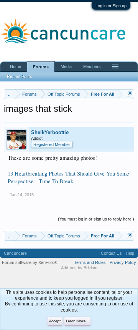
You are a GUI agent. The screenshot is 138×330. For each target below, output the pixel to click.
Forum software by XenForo (29, 262)
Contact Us (111, 253)
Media (66, 66)
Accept (55, 321)
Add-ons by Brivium (79, 267)
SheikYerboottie (50, 132)
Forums (41, 67)
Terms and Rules (90, 262)
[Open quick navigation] (129, 93)
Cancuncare (15, 253)
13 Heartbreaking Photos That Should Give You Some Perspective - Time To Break (68, 177)
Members (92, 66)
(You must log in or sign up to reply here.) (96, 219)
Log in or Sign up (111, 5)
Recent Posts (19, 76)
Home (15, 66)
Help (130, 253)
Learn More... (77, 321)
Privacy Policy (123, 262)
